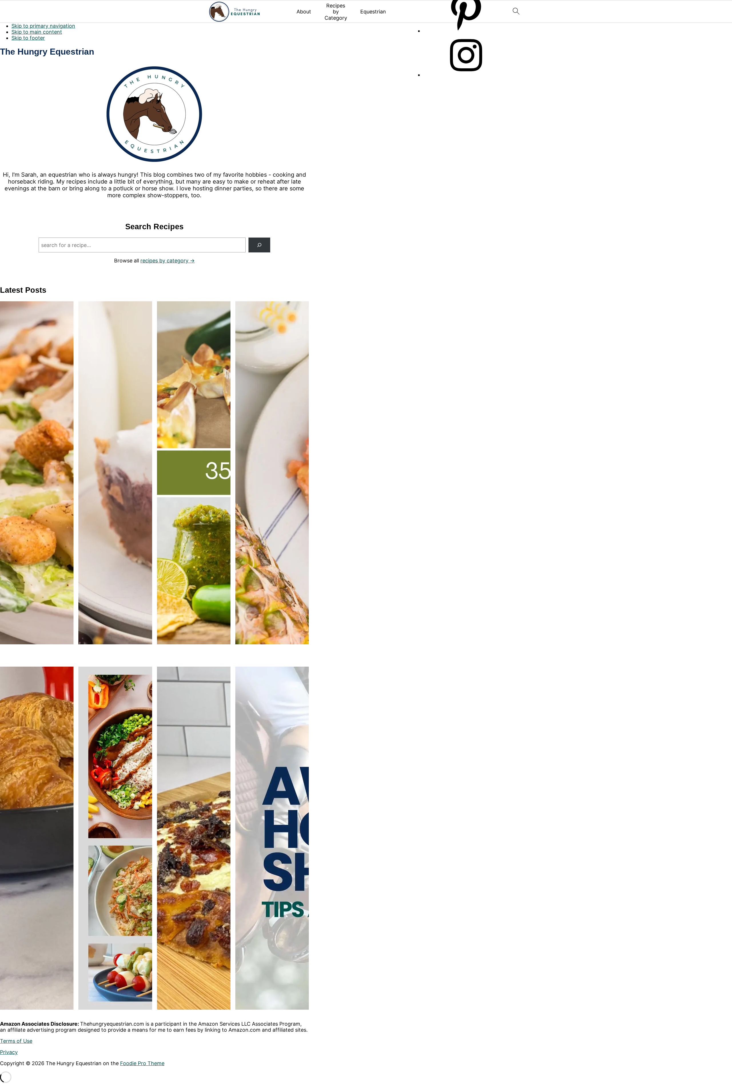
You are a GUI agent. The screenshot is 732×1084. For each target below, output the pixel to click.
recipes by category (164, 261)
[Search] (259, 245)
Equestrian (373, 12)
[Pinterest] (466, 31)
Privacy (9, 1052)
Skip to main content (36, 32)
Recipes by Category (336, 12)
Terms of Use (16, 1041)
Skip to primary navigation (43, 26)
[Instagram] (466, 75)
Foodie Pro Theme (142, 1063)
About (304, 12)
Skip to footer (28, 38)
